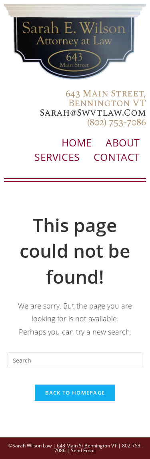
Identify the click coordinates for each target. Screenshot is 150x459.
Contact (117, 157)
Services (57, 157)
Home (77, 142)
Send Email (83, 450)
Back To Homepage (75, 392)
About (123, 142)
